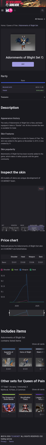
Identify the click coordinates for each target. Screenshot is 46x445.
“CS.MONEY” (15, 436)
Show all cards (38, 344)
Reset (41, 189)
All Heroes (39, 19)
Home (3, 25)
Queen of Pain (12, 25)
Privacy (3, 441)
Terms (11, 441)
